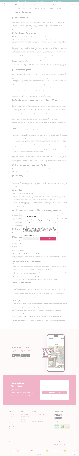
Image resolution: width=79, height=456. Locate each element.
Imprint (31, 235)
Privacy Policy (26, 235)
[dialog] (39, 228)
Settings (35, 235)
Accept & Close (48, 238)
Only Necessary (31, 238)
